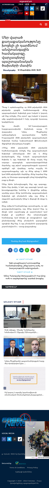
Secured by (7, 463)
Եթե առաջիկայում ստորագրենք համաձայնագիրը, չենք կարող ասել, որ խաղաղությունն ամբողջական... (24, 265)
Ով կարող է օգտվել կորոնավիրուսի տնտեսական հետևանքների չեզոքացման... (24, 393)
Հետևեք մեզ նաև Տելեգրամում (24, 241)
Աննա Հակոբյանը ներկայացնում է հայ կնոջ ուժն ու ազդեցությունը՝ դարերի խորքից (24, 277)
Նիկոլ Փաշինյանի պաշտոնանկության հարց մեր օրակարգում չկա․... (24, 362)
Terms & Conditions (17, 468)
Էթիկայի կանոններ (23, 472)
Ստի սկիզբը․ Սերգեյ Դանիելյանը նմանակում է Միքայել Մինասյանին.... (21, 331)
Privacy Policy (32, 468)
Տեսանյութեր (9, 70)
